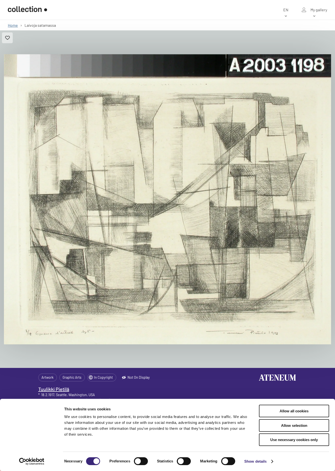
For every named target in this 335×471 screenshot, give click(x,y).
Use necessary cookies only (294, 440)
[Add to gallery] (7, 37)
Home (13, 25)
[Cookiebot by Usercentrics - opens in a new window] (31, 461)
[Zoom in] (167, 199)
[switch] (141, 461)
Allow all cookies (294, 411)
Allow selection (294, 425)
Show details (255, 461)
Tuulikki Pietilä (53, 389)
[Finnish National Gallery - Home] (27, 9)
